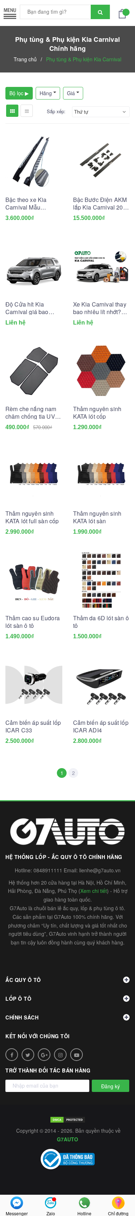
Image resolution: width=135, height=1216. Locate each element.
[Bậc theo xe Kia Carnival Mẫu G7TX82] (33, 161)
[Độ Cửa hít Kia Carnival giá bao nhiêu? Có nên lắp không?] (33, 266)
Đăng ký (110, 1086)
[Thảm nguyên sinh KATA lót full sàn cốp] (33, 475)
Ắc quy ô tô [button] (23, 979)
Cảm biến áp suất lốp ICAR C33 (33, 726)
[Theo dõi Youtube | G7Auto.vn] (76, 1054)
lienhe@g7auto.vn (100, 870)
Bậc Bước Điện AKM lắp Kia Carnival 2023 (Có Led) (101, 203)
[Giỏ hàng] (124, 13)
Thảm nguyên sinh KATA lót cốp (97, 412)
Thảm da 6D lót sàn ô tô (101, 621)
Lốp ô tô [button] (18, 998)
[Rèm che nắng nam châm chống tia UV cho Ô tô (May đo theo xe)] (33, 371)
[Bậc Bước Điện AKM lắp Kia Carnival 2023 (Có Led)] (101, 161)
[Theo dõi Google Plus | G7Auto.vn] (44, 1054)
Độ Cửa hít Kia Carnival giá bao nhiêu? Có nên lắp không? (29, 308)
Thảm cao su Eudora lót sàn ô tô (32, 621)
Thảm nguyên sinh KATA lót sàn (97, 517)
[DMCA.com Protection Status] (68, 1119)
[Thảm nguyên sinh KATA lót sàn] (101, 475)
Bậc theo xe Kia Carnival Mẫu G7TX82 (25, 203)
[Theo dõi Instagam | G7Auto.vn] (60, 1054)
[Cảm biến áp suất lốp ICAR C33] (33, 684)
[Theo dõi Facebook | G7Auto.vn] (11, 1054)
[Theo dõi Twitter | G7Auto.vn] (28, 1054)
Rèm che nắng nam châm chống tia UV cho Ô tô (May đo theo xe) (31, 412)
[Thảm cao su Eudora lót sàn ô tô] (33, 580)
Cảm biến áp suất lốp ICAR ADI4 (101, 726)
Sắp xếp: (56, 111)
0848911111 (47, 870)
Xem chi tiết (93, 890)
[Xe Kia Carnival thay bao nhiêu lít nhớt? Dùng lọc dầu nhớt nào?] (101, 266)
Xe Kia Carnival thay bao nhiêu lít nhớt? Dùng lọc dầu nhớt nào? (99, 308)
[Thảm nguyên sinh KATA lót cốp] (101, 371)
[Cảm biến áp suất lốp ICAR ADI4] (101, 684)
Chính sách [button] (22, 1017)
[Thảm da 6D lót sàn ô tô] (101, 580)
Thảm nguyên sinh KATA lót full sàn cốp (32, 517)
